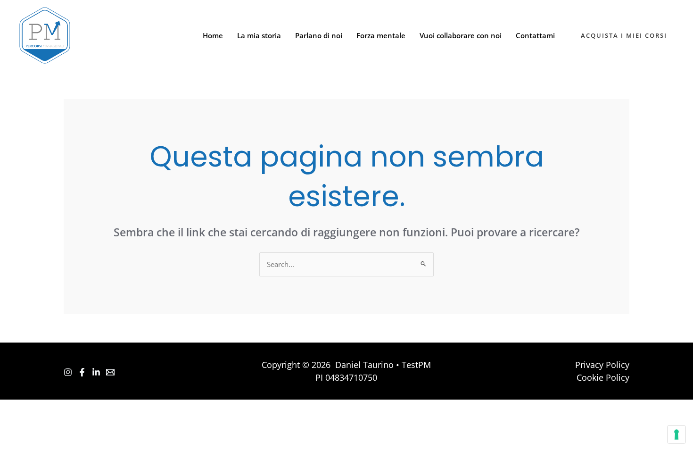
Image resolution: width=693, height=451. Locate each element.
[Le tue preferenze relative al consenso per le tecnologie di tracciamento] (676, 434)
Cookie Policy (603, 377)
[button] (623, 35)
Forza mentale (380, 35)
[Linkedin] (96, 372)
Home (213, 35)
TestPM (416, 364)
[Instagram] (68, 372)
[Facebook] (82, 372)
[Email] (110, 372)
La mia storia (259, 35)
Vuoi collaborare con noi (461, 35)
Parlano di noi (318, 35)
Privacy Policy (602, 364)
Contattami (535, 35)
